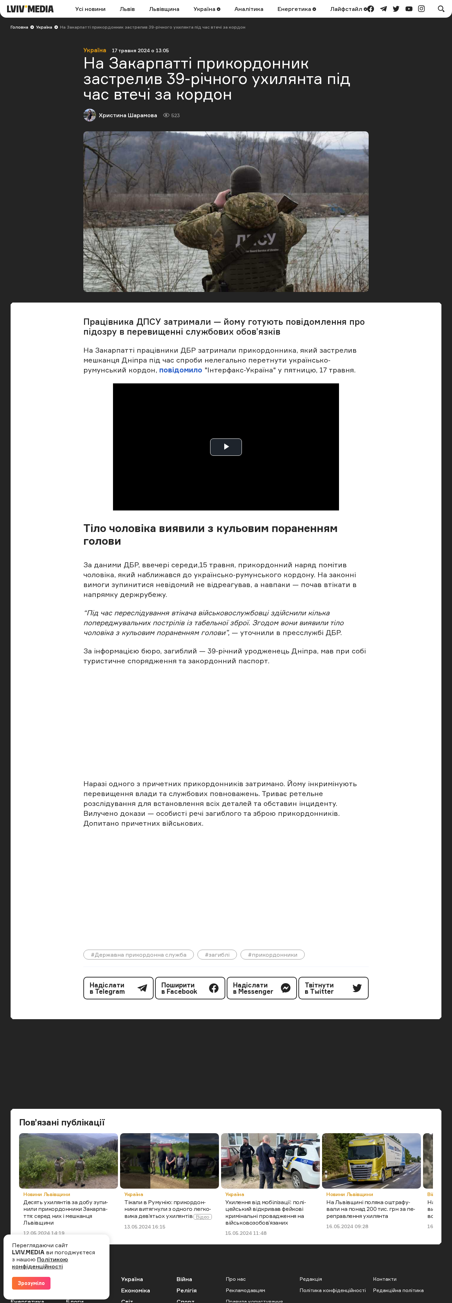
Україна (205, 8)
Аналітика (248, 8)
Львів (127, 8)
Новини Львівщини (46, 1194)
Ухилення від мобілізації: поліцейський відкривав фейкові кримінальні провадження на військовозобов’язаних (265, 1212)
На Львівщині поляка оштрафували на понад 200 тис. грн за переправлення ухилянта (370, 1209)
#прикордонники (272, 954)
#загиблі (217, 954)
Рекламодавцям (245, 1290)
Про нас (236, 1279)
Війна (184, 1279)
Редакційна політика (398, 1290)
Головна (19, 27)
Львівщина (164, 8)
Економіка (135, 1290)
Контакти (385, 1279)
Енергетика (295, 8)
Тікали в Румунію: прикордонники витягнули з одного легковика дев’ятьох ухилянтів (167, 1209)
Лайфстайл (347, 8)
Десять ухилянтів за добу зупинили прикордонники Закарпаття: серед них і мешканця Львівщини (65, 1212)
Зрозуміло (31, 1283)
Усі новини (90, 8)
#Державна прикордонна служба (138, 954)
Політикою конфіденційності (40, 1263)
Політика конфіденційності (333, 1290)
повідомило (181, 369)
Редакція (311, 1279)
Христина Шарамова (128, 115)
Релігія (187, 1290)
